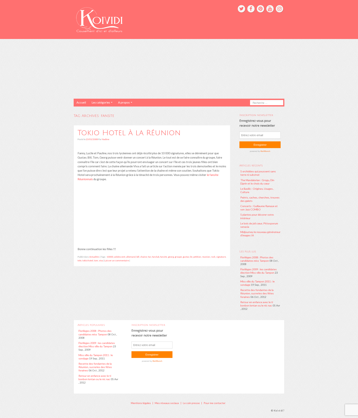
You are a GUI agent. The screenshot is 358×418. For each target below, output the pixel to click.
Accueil (81, 102)
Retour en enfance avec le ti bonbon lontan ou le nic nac (256, 303)
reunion (206, 256)
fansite (163, 256)
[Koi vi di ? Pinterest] (260, 8)
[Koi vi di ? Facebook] (251, 8)
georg (171, 256)
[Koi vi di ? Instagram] (279, 8)
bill (137, 256)
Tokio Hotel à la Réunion (129, 133)
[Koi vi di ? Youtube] (270, 8)
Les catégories (101, 102)
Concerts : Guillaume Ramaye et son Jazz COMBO (259, 207)
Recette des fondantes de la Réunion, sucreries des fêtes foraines (257, 293)
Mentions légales (141, 403)
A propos (124, 102)
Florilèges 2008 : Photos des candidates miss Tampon (256, 259)
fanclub (155, 256)
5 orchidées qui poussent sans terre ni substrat (258, 173)
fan (149, 256)
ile (191, 256)
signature (221, 256)
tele (79, 260)
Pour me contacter (214, 403)
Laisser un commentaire (116, 260)
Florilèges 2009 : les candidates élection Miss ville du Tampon (258, 271)
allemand (131, 256)
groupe (178, 256)
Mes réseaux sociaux (167, 403)
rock (213, 256)
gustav (186, 256)
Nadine (105, 139)
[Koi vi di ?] (134, 19)
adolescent (119, 256)
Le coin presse (191, 403)
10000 (110, 256)
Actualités (94, 256)
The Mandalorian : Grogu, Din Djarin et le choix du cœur (257, 182)
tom (96, 260)
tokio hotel (87, 260)
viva (101, 260)
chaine (143, 256)
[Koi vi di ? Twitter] (241, 8)
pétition (197, 256)
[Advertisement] (179, 69)
